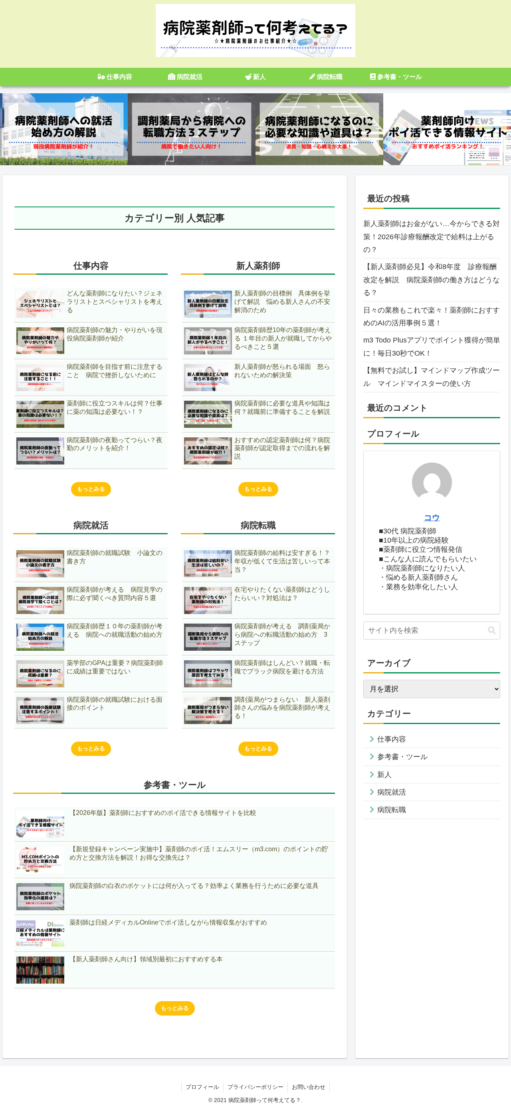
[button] (492, 630)
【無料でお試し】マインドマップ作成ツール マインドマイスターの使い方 (431, 376)
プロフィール (202, 1087)
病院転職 (391, 810)
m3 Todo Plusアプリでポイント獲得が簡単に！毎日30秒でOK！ (431, 346)
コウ (432, 517)
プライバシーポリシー (255, 1087)
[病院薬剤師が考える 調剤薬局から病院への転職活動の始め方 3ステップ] (192, 129)
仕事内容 (391, 739)
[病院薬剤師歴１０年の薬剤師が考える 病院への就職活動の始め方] (64, 129)
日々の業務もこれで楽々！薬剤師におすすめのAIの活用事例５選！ (431, 316)
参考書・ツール (402, 757)
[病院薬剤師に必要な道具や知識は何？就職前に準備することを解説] (319, 129)
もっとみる (91, 489)
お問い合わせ (308, 1087)
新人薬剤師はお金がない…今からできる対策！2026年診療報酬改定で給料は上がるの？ (431, 237)
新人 (384, 775)
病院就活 (391, 792)
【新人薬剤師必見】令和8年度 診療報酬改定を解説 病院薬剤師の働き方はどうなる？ (431, 280)
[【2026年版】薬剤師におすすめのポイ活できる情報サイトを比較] (447, 129)
